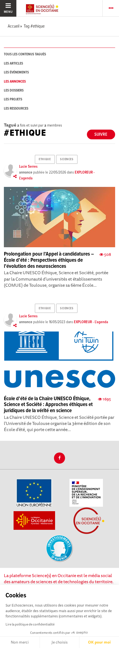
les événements (16, 72)
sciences (66, 159)
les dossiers (14, 90)
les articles (13, 63)
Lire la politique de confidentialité (30, 624)
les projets (13, 99)
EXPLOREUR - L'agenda (91, 322)
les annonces (15, 81)
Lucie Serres (28, 166)
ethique (45, 159)
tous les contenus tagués (25, 54)
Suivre (100, 134)
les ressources (16, 108)
